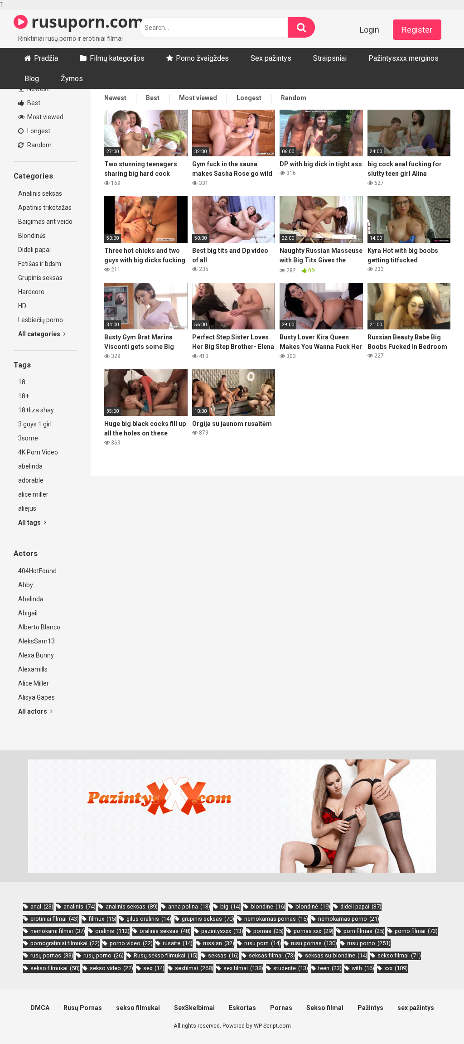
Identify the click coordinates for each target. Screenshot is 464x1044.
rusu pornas (314, 943)
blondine (268, 906)
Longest (38, 131)
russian (218, 943)
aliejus (27, 508)
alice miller (33, 494)
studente (290, 968)
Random (39, 145)
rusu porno (369, 943)
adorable (31, 480)
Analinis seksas (40, 193)
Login (369, 29)
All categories (40, 334)
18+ (23, 396)
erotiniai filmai (54, 918)
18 (21, 382)
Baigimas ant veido (45, 221)
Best (33, 102)
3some (28, 438)
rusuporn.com (85, 21)
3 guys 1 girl (35, 424)
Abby (25, 585)
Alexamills (33, 669)
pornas (268, 931)
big (230, 906)
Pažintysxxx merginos (403, 58)
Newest (37, 88)
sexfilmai (194, 968)
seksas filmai (272, 955)
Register (417, 29)
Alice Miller (33, 683)
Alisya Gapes (36, 697)
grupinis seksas (208, 918)
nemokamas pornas (276, 918)
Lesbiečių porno (40, 320)
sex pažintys (415, 1007)
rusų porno (103, 955)
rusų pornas (51, 955)
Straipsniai (330, 58)
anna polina (189, 906)
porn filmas (364, 931)
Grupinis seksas (40, 277)
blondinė (312, 906)
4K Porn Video (38, 452)
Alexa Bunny (36, 655)
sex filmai (243, 968)
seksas (223, 955)
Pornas (281, 1007)
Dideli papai (34, 249)
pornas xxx (314, 931)
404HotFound (37, 571)
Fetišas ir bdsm (39, 263)
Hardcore (31, 291)
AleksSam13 (36, 641)
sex (153, 968)
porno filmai (416, 931)
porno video (131, 943)
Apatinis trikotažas (45, 207)
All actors (33, 711)
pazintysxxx (222, 931)
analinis (79, 906)
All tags (30, 522)
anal (41, 906)
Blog (31, 78)
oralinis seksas (165, 931)
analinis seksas (132, 906)
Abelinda (31, 599)
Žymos (72, 78)
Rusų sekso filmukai (166, 955)
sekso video (111, 968)
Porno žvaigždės (202, 58)
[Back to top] (433, 1018)
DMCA (39, 1007)
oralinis (112, 931)
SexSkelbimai (194, 1007)
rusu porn (262, 943)
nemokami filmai (57, 931)
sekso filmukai (55, 968)
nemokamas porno (348, 918)
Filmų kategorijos (117, 58)
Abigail (28, 613)
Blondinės (32, 235)
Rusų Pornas (82, 1007)
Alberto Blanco (39, 627)
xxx (396, 968)
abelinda (30, 466)
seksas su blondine (336, 955)
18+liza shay (36, 410)
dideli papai (361, 906)
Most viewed (44, 117)
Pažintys (370, 1007)
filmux (102, 918)
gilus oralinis (148, 918)
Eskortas (242, 1007)
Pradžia (46, 58)
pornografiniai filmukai (65, 943)
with (363, 968)
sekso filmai (399, 955)
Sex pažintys (271, 58)
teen (330, 968)
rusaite (178, 943)
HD (22, 305)
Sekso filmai (324, 1007)
